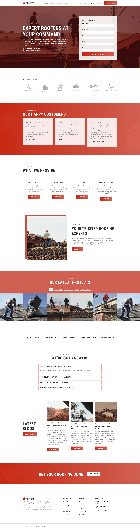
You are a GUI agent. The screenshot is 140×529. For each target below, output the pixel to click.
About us (77, 249)
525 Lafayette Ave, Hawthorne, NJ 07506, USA (105, 502)
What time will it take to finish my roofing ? (57, 388)
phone (84, 41)
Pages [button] (84, 3)
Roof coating (66, 514)
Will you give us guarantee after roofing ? (56, 366)
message (84, 47)
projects (65, 3)
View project (11, 312)
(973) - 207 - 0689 (97, 3)
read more (34, 197)
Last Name (85, 30)
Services (52, 3)
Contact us (81, 514)
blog (72, 3)
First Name (85, 23)
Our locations (82, 501)
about (59, 3)
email (83, 35)
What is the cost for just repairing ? (54, 382)
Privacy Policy (82, 511)
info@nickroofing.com (102, 510)
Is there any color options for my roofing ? (57, 377)
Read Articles (29, 434)
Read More (52, 449)
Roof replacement (67, 501)
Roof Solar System (67, 511)
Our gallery (81, 508)
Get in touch (110, 3)
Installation (68, 289)
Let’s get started (98, 54)
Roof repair (66, 508)
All (51, 289)
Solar (76, 289)
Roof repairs (58, 289)
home (46, 3)
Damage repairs (85, 289)
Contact (78, 3)
